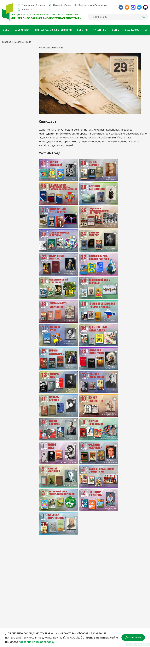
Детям (116, 30)
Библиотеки (22, 30)
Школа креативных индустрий (53, 30)
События (82, 30)
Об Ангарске (132, 30)
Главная (6, 42)
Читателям (99, 30)
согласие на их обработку (36, 642)
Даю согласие (133, 637)
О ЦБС (6, 30)
